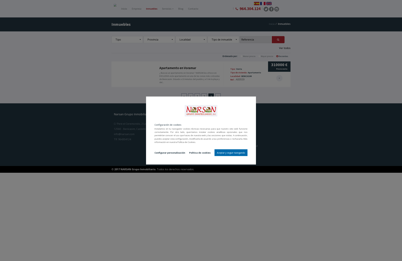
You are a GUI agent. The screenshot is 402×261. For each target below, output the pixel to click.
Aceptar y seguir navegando (231, 152)
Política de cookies (200, 152)
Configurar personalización (170, 152)
